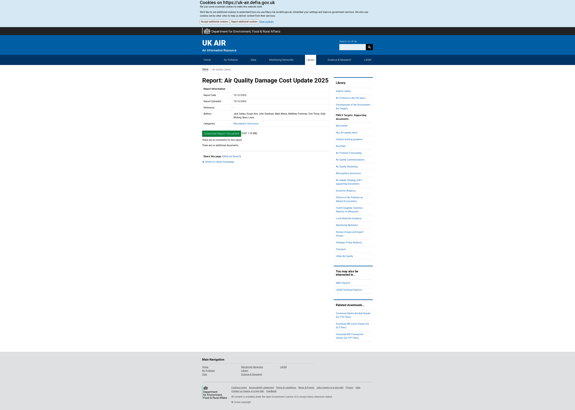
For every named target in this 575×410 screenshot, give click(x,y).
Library (311, 59)
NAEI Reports (343, 283)
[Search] (369, 47)
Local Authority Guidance (349, 218)
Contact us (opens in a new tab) (247, 391)
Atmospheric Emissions (245, 123)
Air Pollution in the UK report (350, 98)
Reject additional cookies (244, 21)
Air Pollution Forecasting (349, 153)
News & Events (306, 387)
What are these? (231, 156)
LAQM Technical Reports (349, 289)
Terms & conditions (286, 387)
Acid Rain (341, 146)
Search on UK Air (348, 41)
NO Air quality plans (346, 132)
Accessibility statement (261, 387)
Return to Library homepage (219, 161)
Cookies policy (239, 387)
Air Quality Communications (350, 159)
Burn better (341, 125)
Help (357, 387)
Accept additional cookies (214, 21)
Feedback (271, 391)
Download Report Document (221, 133)
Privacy (349, 387)
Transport (341, 249)
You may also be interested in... (347, 273)
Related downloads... (350, 305)
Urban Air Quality (344, 256)
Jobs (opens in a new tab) (330, 387)
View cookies (266, 21)
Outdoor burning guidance (349, 139)
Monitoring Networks (347, 225)
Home (207, 59)
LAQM (367, 59)
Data (253, 59)
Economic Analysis (346, 190)
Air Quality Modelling (347, 166)
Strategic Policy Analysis (349, 242)
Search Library (343, 91)
